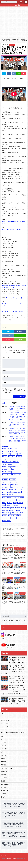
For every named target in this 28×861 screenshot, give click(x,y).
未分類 (3, 781)
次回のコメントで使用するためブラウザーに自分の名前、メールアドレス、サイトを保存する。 (13, 390)
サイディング (21, 453)
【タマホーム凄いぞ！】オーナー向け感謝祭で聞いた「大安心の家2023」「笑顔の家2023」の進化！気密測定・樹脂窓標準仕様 (17, 439)
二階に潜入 (5, 489)
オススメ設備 (6, 448)
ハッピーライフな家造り (14, 5)
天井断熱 (21, 497)
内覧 (22, 489)
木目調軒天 (20, 502)
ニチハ (22, 471)
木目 (15, 502)
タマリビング (15, 466)
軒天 (22, 512)
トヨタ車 (3, 736)
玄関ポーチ (12, 510)
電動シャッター (6, 518)
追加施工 (5, 515)
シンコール (19, 456)
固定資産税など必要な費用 (8, 768)
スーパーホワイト (14, 459)
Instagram (3, 631)
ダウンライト (16, 471)
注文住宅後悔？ (6, 507)
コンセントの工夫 (15, 451)
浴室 (13, 507)
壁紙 (9, 492)
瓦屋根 (18, 510)
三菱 (2, 752)
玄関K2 (23, 507)
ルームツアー (15, 484)
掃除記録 (3, 774)
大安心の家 (10, 494)
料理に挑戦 (4, 777)
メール (5, 376)
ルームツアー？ (6, 487)
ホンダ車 (3, 739)
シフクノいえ (12, 456)
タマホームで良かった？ (20, 464)
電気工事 (14, 518)
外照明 (4, 494)
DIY (2, 713)
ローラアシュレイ (15, 487)
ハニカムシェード (7, 474)
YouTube (3, 642)
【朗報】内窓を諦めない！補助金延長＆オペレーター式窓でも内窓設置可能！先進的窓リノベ (17, 408)
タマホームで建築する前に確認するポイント (13, 733)
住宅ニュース (6, 403)
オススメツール (5, 720)
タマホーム (16, 461)
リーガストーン (6, 484)
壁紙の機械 (14, 492)
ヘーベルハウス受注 (20, 476)
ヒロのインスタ (5, 638)
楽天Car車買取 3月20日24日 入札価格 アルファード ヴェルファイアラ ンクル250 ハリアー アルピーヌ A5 (17, 700)
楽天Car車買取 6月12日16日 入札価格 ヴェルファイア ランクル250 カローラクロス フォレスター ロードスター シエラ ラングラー (13, 669)
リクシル (15, 482)
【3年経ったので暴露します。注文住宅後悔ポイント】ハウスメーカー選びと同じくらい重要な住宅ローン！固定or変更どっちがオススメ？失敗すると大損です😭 (17, 416)
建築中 (4, 500)
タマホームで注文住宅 (8, 464)
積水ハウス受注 (6, 512)
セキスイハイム (5, 726)
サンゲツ (5, 456)
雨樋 (20, 515)
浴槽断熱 (18, 507)
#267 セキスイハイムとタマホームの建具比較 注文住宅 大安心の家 (14, 529)
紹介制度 (3, 793)
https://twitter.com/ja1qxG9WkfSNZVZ (12, 229)
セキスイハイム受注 (7, 461)
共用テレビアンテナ (14, 489)
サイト (4, 382)
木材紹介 (10, 502)
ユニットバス (13, 479)
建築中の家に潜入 (12, 500)
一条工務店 (4, 749)
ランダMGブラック (7, 482)
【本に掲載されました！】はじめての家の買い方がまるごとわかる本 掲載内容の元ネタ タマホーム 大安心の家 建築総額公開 (17, 431)
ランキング (4, 742)
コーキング (14, 453)
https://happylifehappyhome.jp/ (14, 297)
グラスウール (6, 451)
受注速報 (3, 765)
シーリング (5, 459)
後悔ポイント (20, 500)
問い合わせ (21, 2)
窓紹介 (13, 512)
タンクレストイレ (7, 469)
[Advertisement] (14, 22)
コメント (5, 357)
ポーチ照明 (5, 479)
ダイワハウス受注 (7, 471)
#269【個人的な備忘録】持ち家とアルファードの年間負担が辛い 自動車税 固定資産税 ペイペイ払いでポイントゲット (13, 535)
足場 (18, 512)
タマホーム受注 (6, 466)
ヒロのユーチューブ (6, 648)
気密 (4, 505)
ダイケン (15, 469)
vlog (2, 717)
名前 (4, 370)
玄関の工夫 (5, 510)
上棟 (22, 487)
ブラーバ (12, 476)
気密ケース (9, 505)
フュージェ (5, 476)
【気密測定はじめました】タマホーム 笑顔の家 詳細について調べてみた (17, 424)
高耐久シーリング (7, 520)
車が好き (3, 797)
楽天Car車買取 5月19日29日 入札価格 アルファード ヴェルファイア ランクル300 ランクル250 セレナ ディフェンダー (17, 679)
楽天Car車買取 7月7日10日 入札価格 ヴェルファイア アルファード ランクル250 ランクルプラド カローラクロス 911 (17, 659)
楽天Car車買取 (5, 784)
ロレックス (4, 745)
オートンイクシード (15, 448)
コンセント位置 (6, 453)
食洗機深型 (20, 518)
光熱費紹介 (4, 758)
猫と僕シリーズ (5, 790)
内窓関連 (3, 761)
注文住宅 (16, 505)
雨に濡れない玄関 (13, 515)
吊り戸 (4, 492)
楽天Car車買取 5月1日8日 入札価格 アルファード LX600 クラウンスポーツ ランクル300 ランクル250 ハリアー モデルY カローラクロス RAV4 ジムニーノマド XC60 (13, 690)
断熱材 (4, 502)
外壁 (20, 492)
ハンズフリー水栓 (16, 474)
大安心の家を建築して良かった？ (10, 497)
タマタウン (4, 729)
